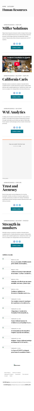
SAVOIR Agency (6, 382)
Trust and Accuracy (10, 188)
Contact (6, 375)
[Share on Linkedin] (20, 44)
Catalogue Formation (8, 374)
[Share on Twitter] (17, 44)
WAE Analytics (13, 112)
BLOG (11, 375)
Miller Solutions (15, 28)
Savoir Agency (7, 372)
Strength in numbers (11, 226)
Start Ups (18, 24)
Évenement (17, 374)
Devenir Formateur (17, 372)
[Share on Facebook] (14, 44)
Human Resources (9, 24)
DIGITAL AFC (28, 384)
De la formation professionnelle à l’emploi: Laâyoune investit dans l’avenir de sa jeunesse (20, 331)
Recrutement (25, 374)
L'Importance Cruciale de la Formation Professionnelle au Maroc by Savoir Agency (19, 312)
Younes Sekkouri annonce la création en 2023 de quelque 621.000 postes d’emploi (21, 322)
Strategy (26, 220)
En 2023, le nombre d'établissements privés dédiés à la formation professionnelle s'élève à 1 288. (21, 263)
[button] (5, 21)
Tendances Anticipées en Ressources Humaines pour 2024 (20, 292)
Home (4, 6)
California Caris (15, 79)
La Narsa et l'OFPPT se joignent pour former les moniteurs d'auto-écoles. (20, 351)
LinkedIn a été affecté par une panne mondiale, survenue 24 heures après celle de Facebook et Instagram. (21, 282)
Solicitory (18, 75)
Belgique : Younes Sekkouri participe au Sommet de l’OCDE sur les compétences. (21, 341)
